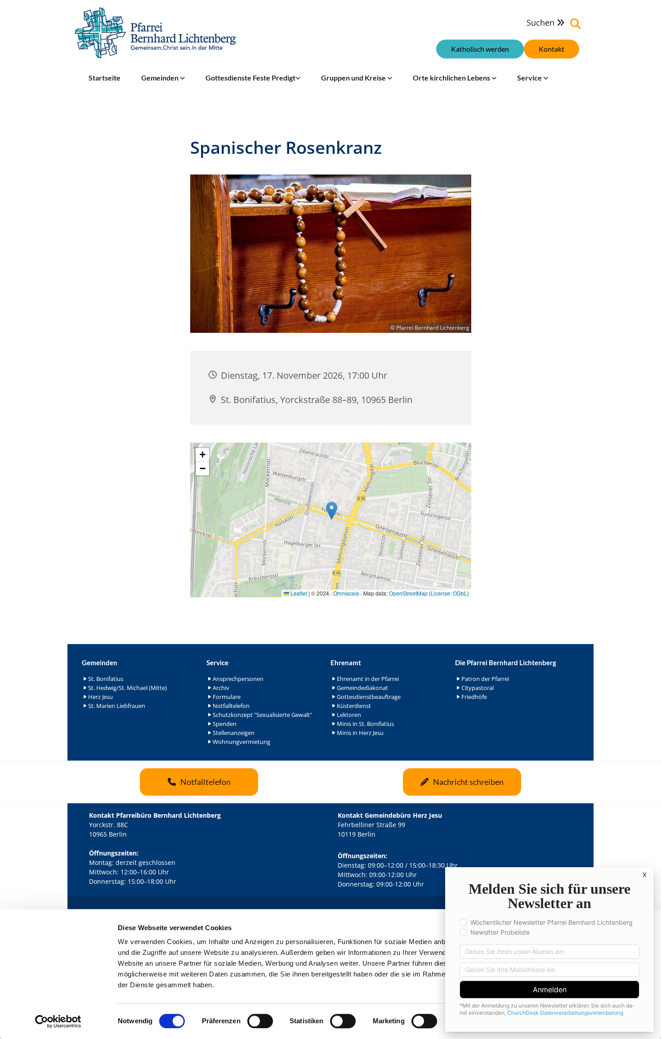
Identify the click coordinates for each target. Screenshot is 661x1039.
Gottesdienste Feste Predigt (250, 77)
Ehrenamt (345, 662)
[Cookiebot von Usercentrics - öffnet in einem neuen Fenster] (58, 1021)
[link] (163, 77)
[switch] (260, 1021)
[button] (551, 49)
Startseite (105, 77)
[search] (575, 23)
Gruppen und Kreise (354, 77)
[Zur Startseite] (155, 32)
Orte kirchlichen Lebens (452, 77)
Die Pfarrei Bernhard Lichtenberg (505, 662)
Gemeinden (160, 77)
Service (530, 77)
